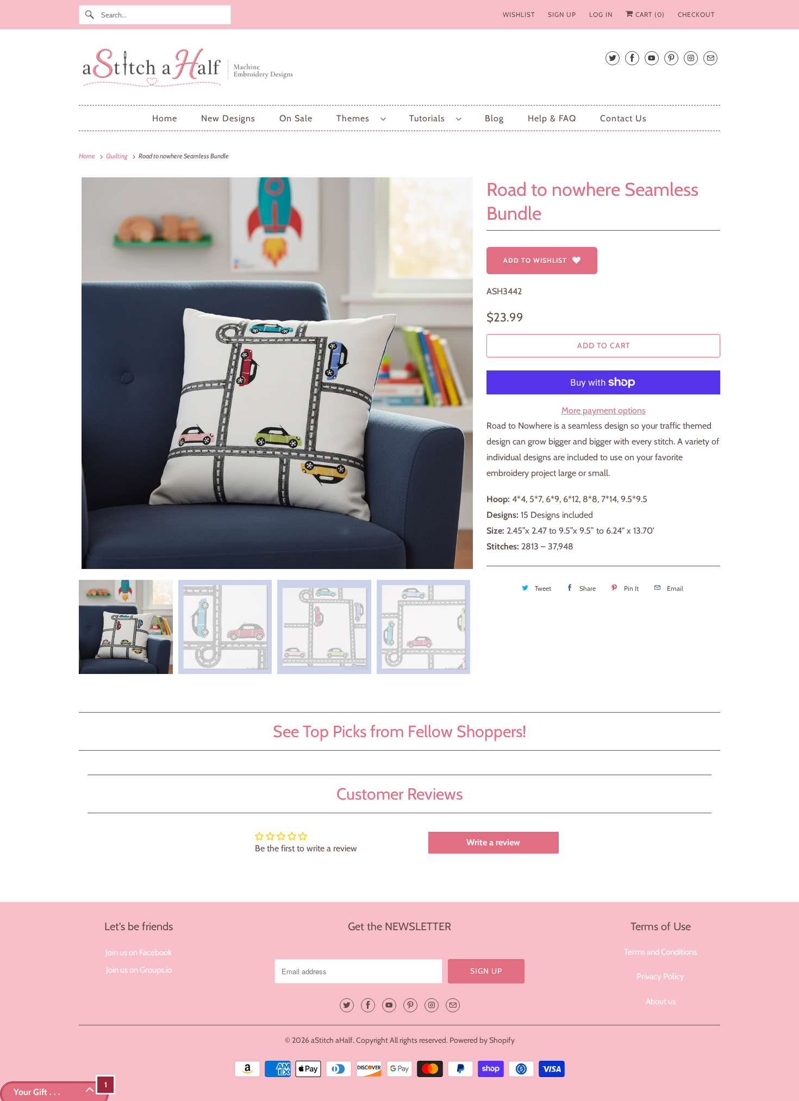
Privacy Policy (660, 976)
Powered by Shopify (482, 1040)
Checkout (696, 14)
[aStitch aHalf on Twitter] (613, 58)
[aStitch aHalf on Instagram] (691, 58)
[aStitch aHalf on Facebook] (632, 58)
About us (661, 1001)
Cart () (649, 14)
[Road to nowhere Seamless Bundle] (277, 373)
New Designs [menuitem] (228, 118)
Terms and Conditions (660, 952)
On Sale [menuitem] (296, 118)
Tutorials (430, 118)
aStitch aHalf (332, 1040)
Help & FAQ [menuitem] (552, 118)
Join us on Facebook (138, 952)
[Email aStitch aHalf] (710, 58)
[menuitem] (361, 118)
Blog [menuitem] (494, 118)
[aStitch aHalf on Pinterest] (671, 58)
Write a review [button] (493, 842)
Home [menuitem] (164, 118)
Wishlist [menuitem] (519, 14)
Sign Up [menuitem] (562, 14)
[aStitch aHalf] (399, 70)
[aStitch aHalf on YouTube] (652, 58)
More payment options (603, 410)
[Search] (90, 14)
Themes (355, 118)
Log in (601, 14)
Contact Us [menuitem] (623, 118)
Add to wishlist (535, 260)
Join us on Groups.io (139, 970)
